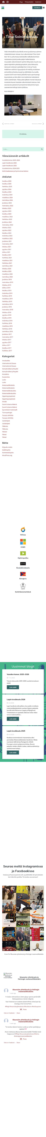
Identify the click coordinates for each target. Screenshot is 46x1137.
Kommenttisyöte (8, 453)
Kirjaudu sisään (7, 447)
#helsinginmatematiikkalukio (23, 1036)
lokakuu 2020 (6, 269)
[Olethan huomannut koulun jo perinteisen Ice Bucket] (37, 934)
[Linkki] (2, 7)
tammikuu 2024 (7, 200)
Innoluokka (6, 361)
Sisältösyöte (6, 450)
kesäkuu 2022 (6, 233)
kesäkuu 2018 (6, 318)
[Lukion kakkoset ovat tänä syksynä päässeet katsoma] (9, 934)
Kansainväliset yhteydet (10, 369)
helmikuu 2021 (7, 263)
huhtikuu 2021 (7, 258)
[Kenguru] (23, 574)
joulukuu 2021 (7, 241)
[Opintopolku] (23, 553)
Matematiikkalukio (8, 385)
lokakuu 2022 (6, 227)
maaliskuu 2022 (7, 238)
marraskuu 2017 (7, 337)
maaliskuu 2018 (7, 326)
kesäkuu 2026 (6, 181)
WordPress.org (7, 455)
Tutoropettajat (7, 413)
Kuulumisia (6, 377)
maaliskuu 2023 (7, 217)
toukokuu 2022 (7, 236)
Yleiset (4, 434)
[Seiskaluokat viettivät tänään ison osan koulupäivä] (23, 948)
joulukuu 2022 (7, 222)
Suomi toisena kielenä (9, 404)
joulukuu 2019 (7, 279)
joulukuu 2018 (7, 307)
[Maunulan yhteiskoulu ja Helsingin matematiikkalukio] (7, 975)
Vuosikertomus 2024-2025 (10, 168)
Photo (25, 1009)
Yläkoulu (5, 426)
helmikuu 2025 (7, 186)
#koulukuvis (28, 1006)
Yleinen (4, 432)
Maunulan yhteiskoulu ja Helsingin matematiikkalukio (26, 991)
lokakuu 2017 (6, 340)
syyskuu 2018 (6, 315)
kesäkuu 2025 (6, 184)
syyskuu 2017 (6, 342)
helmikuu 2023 (7, 219)
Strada (4, 402)
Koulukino (5, 374)
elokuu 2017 (6, 345)
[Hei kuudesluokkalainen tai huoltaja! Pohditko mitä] (23, 892)
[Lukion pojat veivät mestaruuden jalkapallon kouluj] (23, 920)
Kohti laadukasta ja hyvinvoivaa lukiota (15, 171)
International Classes (9, 363)
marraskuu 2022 (7, 225)
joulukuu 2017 (7, 334)
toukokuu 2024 (7, 195)
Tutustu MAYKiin (7, 415)
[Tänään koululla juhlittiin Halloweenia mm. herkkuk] (37, 920)
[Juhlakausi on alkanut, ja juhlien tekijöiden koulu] (9, 892)
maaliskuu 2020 (7, 274)
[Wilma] (23, 530)
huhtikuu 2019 (7, 296)
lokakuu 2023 (6, 208)
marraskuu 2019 (7, 282)
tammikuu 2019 (7, 304)
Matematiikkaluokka (9, 391)
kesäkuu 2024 (6, 192)
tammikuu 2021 (7, 266)
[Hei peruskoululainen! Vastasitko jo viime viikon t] (37, 948)
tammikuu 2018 (7, 331)
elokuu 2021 (6, 252)
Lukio (4, 380)
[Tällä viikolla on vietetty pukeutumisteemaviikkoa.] (9, 906)
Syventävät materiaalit (9, 410)
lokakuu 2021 (6, 247)
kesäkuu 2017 (6, 348)
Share (18, 1013)
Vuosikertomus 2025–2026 (11, 160)
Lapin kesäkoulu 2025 (9, 166)
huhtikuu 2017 (7, 351)
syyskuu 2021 (6, 249)
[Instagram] (7, 2)
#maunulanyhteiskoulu (17, 1006)
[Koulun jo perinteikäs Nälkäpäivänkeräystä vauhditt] (23, 934)
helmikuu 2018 (7, 329)
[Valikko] (44, 7)
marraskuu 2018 (7, 310)
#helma (36, 1034)
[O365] (23, 542)
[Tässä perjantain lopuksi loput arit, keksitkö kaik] (37, 892)
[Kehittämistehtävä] (23, 586)
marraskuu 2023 (7, 206)
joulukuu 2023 (7, 203)
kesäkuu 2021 (6, 255)
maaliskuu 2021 (7, 260)
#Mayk (7, 1006)
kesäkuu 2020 (6, 271)
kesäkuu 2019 (6, 290)
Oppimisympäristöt (8, 396)
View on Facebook (9, 1013)
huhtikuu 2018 (7, 323)
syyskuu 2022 (6, 230)
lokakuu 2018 (6, 312)
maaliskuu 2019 (7, 299)
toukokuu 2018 (7, 321)
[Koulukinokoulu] (23, 564)
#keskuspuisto (36, 1006)
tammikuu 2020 (7, 277)
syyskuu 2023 (6, 211)
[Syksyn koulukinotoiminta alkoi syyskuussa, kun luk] (9, 948)
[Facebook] (3, 2)
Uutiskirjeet (6, 421)
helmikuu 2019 (7, 301)
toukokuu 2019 (7, 293)
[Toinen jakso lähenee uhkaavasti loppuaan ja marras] (23, 906)
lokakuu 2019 (6, 285)
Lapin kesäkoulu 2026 (9, 163)
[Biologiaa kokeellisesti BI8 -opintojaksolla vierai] (37, 906)
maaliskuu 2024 (7, 197)
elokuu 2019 (6, 288)
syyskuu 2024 (6, 189)
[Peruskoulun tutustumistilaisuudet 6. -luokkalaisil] (9, 920)
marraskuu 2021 (7, 244)
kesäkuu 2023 (6, 214)
